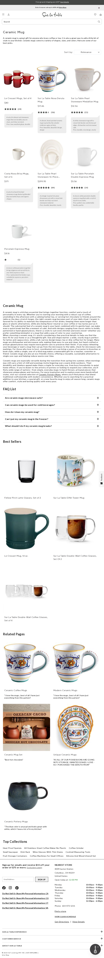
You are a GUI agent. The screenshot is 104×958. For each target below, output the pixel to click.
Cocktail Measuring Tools (78, 852)
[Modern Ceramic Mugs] (75, 663)
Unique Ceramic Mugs (65, 754)
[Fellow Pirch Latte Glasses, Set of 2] (26, 470)
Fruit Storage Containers (15, 856)
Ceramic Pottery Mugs (50, 374)
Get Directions (62, 922)
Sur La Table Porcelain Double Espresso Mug (82, 175)
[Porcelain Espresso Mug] (18, 229)
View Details (78, 922)
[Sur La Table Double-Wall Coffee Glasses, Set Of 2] (75, 528)
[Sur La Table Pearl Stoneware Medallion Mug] (85, 79)
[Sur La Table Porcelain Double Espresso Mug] (85, 154)
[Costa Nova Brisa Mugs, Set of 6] (18, 154)
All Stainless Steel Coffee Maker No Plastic (45, 848)
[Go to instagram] (10, 887)
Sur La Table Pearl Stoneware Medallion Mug (84, 100)
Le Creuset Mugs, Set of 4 (17, 98)
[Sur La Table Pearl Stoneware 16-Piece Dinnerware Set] (52, 154)
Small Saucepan (10, 852)
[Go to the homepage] (52, 13)
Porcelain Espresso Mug (16, 249)
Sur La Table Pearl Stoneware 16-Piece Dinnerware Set (48, 175)
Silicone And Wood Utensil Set (81, 856)
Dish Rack (25, 852)
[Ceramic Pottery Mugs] (26, 794)
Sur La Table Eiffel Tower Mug (68, 498)
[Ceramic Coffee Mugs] (26, 663)
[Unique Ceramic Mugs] (75, 727)
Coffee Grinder (76, 848)
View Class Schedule (65, 917)
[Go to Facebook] (4, 887)
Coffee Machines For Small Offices (47, 856)
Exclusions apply (34, 867)
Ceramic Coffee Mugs (15, 690)
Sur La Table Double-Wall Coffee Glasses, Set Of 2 (75, 558)
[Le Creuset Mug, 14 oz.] (26, 528)
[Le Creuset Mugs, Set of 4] (18, 79)
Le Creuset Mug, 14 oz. (16, 556)
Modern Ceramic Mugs (65, 690)
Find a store (60, 911)
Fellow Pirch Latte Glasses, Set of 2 (22, 498)
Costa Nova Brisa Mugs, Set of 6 (16, 175)
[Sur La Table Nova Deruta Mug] (52, 79)
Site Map (5, 955)
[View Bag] (101, 15)
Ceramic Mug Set (13, 754)
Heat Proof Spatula (12, 848)
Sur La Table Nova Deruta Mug (51, 100)
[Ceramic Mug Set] (26, 727)
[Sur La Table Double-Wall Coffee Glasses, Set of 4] (26, 589)
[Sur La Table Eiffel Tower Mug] (75, 470)
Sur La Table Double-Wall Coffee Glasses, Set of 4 (26, 619)
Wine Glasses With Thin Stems (48, 852)
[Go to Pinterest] (17, 887)
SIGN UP (42, 879)
